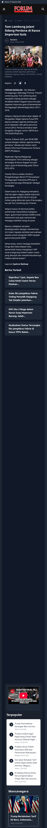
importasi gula (20, 104)
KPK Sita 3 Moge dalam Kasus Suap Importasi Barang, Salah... (21, 312)
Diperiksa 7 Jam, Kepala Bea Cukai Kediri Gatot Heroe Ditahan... (24, 281)
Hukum (19, 21)
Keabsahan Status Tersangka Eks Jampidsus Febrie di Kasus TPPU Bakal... (24, 328)
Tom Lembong (25, 95)
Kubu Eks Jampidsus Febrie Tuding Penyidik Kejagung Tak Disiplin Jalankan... (23, 297)
